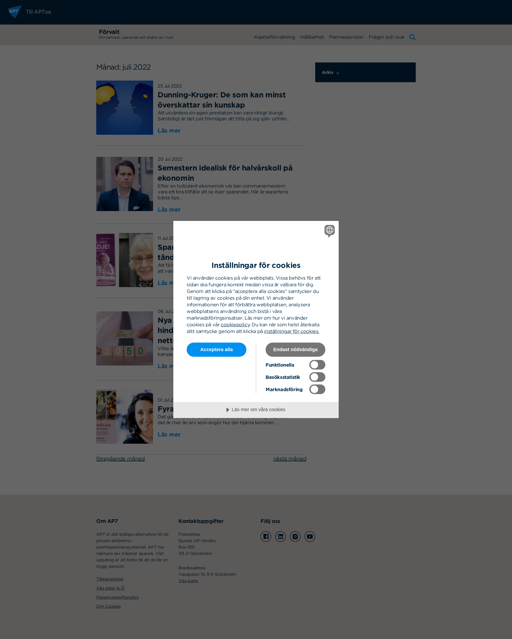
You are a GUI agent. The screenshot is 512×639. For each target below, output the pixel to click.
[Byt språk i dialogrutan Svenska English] (329, 231)
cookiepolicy (235, 324)
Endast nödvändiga (295, 349)
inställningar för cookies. (291, 331)
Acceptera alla (216, 349)
